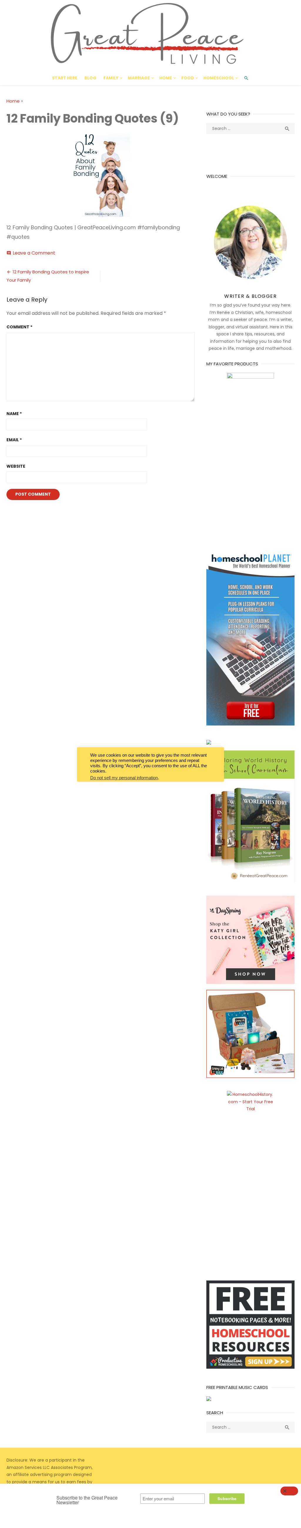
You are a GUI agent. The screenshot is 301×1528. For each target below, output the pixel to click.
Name (14, 414)
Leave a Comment (34, 253)
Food (187, 78)
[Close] (289, 1491)
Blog (90, 78)
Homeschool (218, 78)
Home (165, 78)
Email (14, 440)
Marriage (139, 78)
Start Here (64, 78)
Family (110, 78)
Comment (19, 327)
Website (15, 466)
